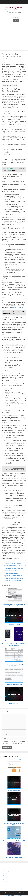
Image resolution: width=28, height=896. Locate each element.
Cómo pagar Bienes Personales (14, 684)
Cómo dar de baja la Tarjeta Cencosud (14, 857)
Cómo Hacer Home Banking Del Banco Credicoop (14, 774)
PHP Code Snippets (9, 895)
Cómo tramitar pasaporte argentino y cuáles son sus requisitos (14, 644)
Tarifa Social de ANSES (14, 624)
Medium (5, 880)
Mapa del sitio (6, 872)
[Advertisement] (14, 37)
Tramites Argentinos (14, 7)
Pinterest (5, 876)
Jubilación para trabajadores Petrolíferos (14, 806)
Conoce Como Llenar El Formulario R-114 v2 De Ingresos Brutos (14, 605)
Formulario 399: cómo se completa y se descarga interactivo (14, 664)
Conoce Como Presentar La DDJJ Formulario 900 (14, 840)
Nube (4, 878)
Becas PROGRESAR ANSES (14, 790)
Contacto (5, 882)
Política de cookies (7, 870)
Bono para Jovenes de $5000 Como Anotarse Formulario (14, 824)
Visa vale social (7, 874)
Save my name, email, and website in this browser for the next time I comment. (14, 742)
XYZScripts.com (19, 895)
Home (4, 866)
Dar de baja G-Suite (14, 703)
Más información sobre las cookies (12, 868)
